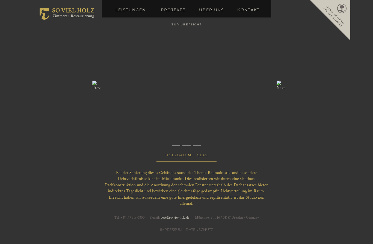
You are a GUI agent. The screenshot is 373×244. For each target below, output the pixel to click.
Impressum (171, 229)
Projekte (173, 9)
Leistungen (131, 9)
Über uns (211, 9)
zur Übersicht (186, 24)
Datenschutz (199, 229)
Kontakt (248, 9)
